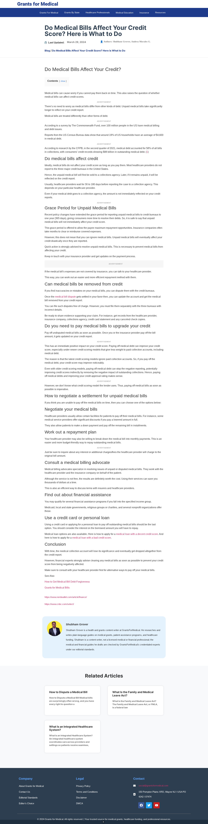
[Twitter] (149, 805)
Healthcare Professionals (98, 12)
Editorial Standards (28, 797)
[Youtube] (156, 805)
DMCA (79, 803)
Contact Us (24, 792)
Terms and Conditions (87, 792)
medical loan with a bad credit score (91, 537)
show (63, 81)
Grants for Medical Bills (57, 587)
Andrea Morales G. (141, 41)
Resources (160, 12)
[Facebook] (141, 805)
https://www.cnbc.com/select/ (59, 604)
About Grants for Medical (31, 786)
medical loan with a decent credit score (137, 534)
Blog (47, 50)
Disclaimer (81, 797)
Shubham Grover (121, 41)
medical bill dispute (65, 296)
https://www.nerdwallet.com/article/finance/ (66, 597)
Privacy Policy (83, 786)
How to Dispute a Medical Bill (68, 692)
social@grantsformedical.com (153, 785)
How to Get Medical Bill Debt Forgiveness (67, 581)
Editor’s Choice (26, 803)
